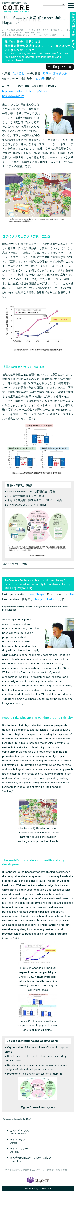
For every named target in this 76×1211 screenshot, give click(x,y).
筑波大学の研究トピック (22, 30)
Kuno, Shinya (36, 594)
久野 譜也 (18, 73)
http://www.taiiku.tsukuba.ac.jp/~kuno (24, 91)
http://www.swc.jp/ (13, 95)
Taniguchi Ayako (44, 599)
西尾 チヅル (60, 73)
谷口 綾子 (39, 78)
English (60, 67)
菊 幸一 (47, 73)
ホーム (5, 30)
